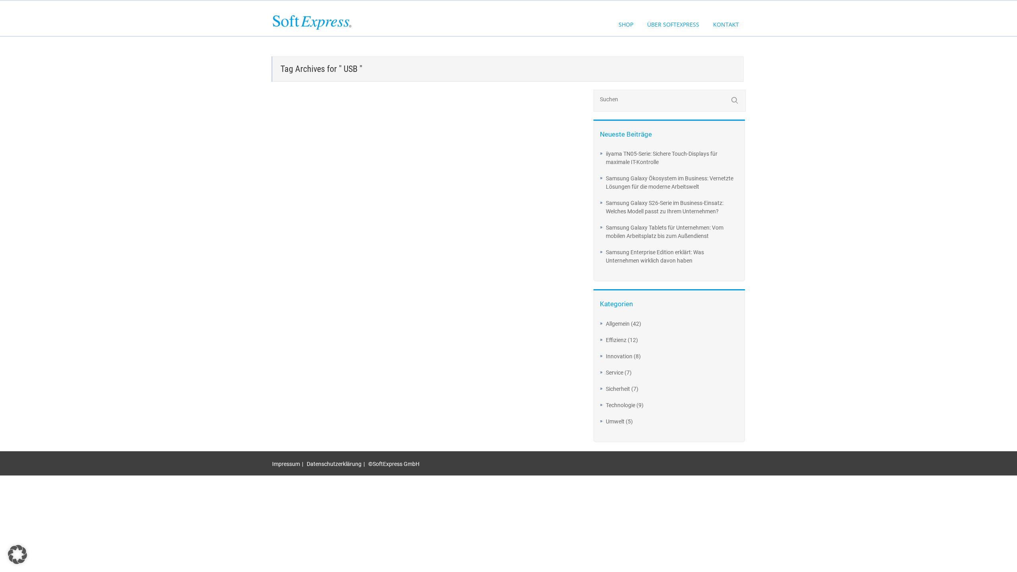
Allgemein (618, 324)
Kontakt (726, 24)
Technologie (620, 405)
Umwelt (615, 421)
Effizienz (616, 340)
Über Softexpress (673, 24)
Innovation (619, 356)
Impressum (286, 464)
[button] (17, 554)
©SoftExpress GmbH (394, 464)
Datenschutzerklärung (334, 464)
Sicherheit (618, 389)
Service (614, 372)
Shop (626, 24)
